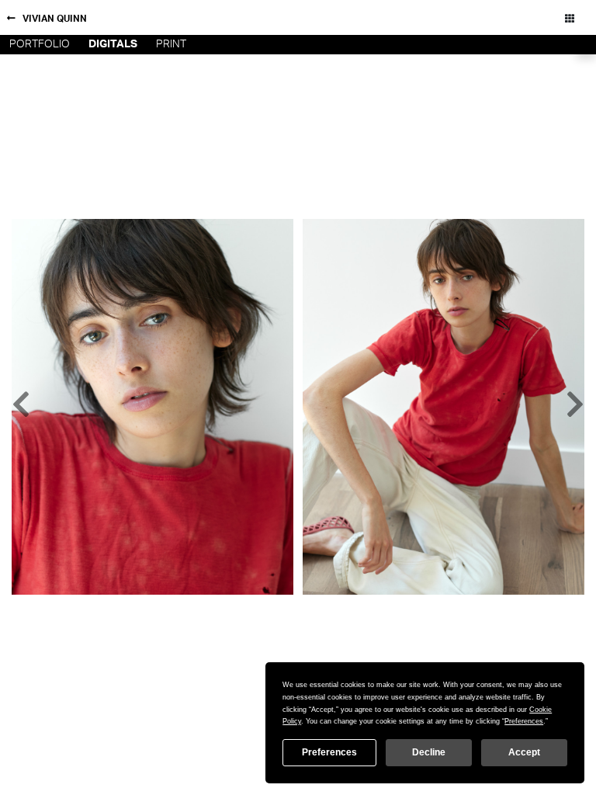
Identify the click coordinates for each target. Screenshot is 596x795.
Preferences (329, 752)
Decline (428, 752)
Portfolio (39, 44)
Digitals (112, 44)
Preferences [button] (523, 721)
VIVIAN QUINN (55, 18)
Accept (524, 752)
